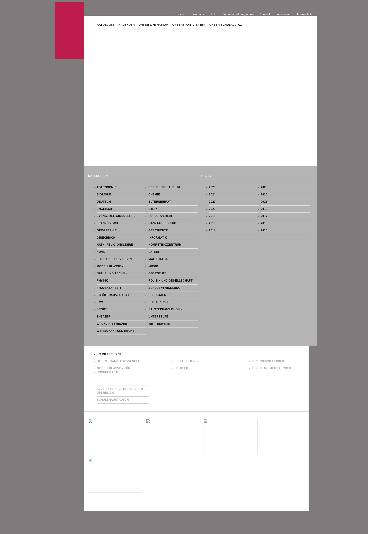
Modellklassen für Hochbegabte (113, 370)
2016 (212, 223)
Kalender (126, 24)
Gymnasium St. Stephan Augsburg (69, 30)
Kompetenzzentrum (164, 244)
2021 (264, 201)
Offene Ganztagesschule (118, 361)
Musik (153, 266)
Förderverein (160, 216)
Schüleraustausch (113, 295)
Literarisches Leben (114, 259)
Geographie (107, 230)
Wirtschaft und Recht (115, 330)
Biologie (104, 194)
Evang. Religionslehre (116, 216)
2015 (264, 223)
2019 (264, 209)
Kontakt (265, 14)
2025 (264, 187)
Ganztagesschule (163, 223)
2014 (212, 230)
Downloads (197, 14)
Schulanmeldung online (238, 14)
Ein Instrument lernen (271, 368)
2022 (212, 201)
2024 (212, 194)
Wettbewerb (159, 323)
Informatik (157, 237)
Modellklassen (110, 266)
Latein (153, 252)
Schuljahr (157, 295)
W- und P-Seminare (112, 323)
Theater (103, 316)
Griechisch (106, 237)
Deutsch (104, 201)
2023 (264, 194)
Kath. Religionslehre (115, 244)
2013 (264, 230)
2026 (212, 187)
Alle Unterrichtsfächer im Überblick (120, 390)
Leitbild (181, 368)
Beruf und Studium (164, 187)
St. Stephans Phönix (165, 309)
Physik (102, 280)
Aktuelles (106, 24)
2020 (212, 209)
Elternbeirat (159, 201)
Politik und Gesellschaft (170, 280)
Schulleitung (186, 361)
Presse (179, 14)
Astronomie (107, 187)
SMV (100, 302)
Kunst (102, 252)
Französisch (107, 223)
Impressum (283, 14)
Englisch (104, 209)
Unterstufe (158, 316)
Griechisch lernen (268, 361)
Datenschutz (304, 14)
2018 (212, 216)
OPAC (214, 14)
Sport (102, 309)
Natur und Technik (112, 273)
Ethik (152, 209)
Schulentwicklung (164, 287)
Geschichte (158, 230)
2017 (264, 216)
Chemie (154, 194)
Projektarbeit (109, 287)
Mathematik (158, 259)
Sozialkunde (159, 302)
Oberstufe (157, 273)
